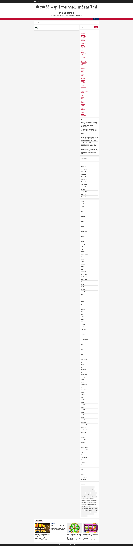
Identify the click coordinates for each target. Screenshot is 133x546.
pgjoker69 (83, 309)
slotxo (82, 85)
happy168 (82, 249)
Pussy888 (83, 324)
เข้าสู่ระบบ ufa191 (84, 447)
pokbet (82, 319)
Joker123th (84, 496)
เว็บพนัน (82, 455)
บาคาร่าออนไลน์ (84, 59)
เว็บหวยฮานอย (84, 516)
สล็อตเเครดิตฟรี (84, 432)
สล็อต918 (83, 412)
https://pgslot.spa (84, 91)
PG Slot (82, 301)
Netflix (82, 294)
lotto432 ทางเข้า (84, 274)
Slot (82, 344)
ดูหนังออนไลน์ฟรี (84, 374)
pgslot (82, 44)
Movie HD (82, 284)
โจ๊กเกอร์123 (83, 105)
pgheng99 (83, 46)
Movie (82, 281)
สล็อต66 (82, 74)
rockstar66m (83, 329)
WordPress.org (83, 479)
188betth (92, 487)
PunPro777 (83, 322)
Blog (34, 18)
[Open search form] (92, 19)
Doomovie (82, 236)
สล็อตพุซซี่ (83, 419)
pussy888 (83, 40)
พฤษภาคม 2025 (84, 184)
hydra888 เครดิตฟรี (84, 254)
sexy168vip (84, 502)
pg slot (82, 94)
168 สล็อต (83, 204)
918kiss (82, 32)
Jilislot (82, 256)
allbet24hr (83, 216)
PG (81, 299)
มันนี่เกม (82, 392)
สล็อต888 (83, 78)
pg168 (82, 70)
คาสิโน (82, 357)
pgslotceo (84, 500)
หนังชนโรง (83, 34)
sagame (82, 332)
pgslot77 (83, 56)
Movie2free (83, 286)
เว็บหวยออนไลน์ (84, 462)
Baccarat (82, 224)
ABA (82, 211)
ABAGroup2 (83, 214)
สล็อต (82, 64)
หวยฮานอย (83, 442)
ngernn (82, 296)
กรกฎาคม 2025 (84, 179)
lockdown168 (83, 271)
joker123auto (93, 494)
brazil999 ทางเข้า (84, 229)
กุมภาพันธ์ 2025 (84, 191)
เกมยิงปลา (83, 444)
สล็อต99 (82, 417)
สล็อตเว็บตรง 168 (84, 429)
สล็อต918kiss (83, 414)
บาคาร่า (82, 84)
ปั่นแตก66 (83, 57)
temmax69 (84, 504)
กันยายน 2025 (83, 174)
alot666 (82, 219)
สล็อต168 (83, 66)
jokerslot (83, 111)
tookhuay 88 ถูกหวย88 (91, 504)
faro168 (82, 239)
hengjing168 (83, 251)
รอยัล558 (83, 394)
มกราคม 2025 (83, 194)
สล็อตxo (82, 113)
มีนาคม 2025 (83, 189)
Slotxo (82, 349)
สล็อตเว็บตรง (83, 75)
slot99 (82, 72)
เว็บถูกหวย (83, 452)
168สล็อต (83, 487)
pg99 (82, 304)
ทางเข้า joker (83, 102)
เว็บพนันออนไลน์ (84, 457)
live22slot (89, 496)
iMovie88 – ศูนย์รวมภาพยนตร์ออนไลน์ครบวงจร (66, 9)
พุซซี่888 (95, 508)
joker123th (83, 264)
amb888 (82, 221)
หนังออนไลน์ (83, 53)
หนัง (82, 434)
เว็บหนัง (82, 460)
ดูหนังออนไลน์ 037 (84, 369)
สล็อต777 (82, 407)
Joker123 (82, 261)
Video (97, 18)
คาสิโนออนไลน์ (84, 359)
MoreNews (70, 544)
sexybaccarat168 (84, 342)
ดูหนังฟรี (82, 39)
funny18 (82, 246)
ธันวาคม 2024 (83, 196)
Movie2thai (83, 289)
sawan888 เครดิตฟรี (84, 337)
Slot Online (83, 347)
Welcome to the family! (46, 18)
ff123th (82, 241)
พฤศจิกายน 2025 (84, 169)
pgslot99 (82, 316)
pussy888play (83, 327)
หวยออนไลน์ (83, 63)
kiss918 (82, 95)
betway (82, 226)
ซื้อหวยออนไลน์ (84, 61)
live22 (82, 49)
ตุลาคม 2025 (83, 171)
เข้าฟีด (82, 474)
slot (82, 98)
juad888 (82, 266)
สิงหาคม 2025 (83, 176)
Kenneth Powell (38, 539)
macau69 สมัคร (84, 279)
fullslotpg (83, 47)
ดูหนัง (82, 50)
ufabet (82, 354)
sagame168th (83, 36)
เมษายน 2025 (83, 186)
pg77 (96, 496)
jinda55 (82, 71)
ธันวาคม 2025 (83, 166)
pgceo (82, 306)
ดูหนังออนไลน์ (83, 101)
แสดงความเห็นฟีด (84, 477)
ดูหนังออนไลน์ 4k (84, 372)
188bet (82, 206)
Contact (38, 18)
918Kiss (82, 209)
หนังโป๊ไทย (83, 88)
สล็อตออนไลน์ (83, 115)
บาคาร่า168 (83, 43)
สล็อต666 (83, 404)
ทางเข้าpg (83, 377)
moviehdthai (83, 291)
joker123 (83, 33)
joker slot (83, 103)
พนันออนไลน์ (83, 389)
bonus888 (88, 491)
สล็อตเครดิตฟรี (84, 424)
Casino (82, 234)
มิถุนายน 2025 (83, 181)
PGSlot (82, 311)
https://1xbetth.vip (84, 89)
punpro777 (83, 60)
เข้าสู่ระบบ (83, 472)
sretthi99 (83, 352)
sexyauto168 (89, 502)
